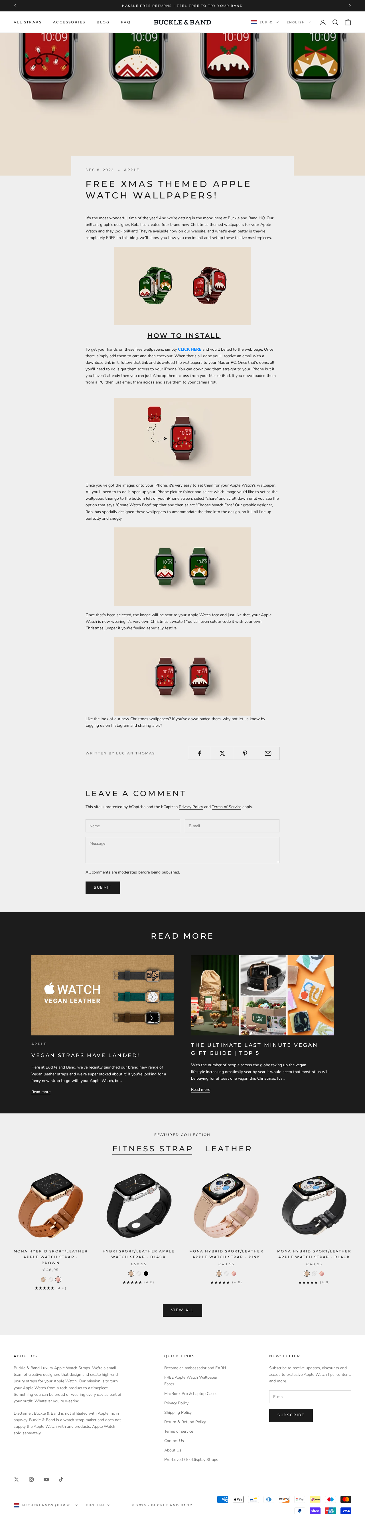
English (296, 22)
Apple (131, 170)
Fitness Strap (153, 1148)
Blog (103, 22)
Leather (229, 1148)
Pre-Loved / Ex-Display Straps (191, 1459)
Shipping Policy (178, 1412)
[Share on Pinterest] (245, 753)
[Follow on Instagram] (31, 1479)
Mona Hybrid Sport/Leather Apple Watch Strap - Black (314, 1254)
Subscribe (291, 1415)
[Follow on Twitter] (16, 1479)
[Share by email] (268, 753)
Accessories (69, 22)
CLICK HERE (189, 349)
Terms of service (178, 1431)
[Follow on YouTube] (46, 1479)
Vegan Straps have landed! (85, 1055)
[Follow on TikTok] (61, 1479)
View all (182, 1310)
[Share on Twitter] (222, 753)
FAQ (126, 22)
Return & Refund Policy (185, 1422)
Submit (103, 887)
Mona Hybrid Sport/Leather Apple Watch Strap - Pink (226, 1254)
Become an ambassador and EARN (195, 1368)
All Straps (28, 22)
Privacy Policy (191, 807)
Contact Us (174, 1440)
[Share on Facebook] (199, 753)
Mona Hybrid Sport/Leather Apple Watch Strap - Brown (51, 1257)
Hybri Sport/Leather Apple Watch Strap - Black (139, 1254)
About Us (172, 1450)
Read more (40, 1092)
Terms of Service (226, 807)
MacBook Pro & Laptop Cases (190, 1393)
